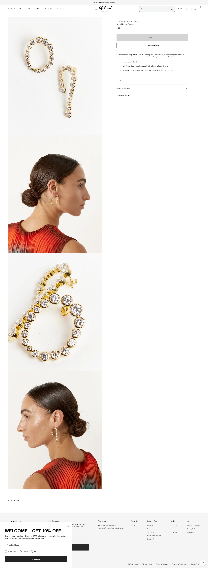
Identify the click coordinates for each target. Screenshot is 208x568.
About (133, 525)
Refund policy (133, 564)
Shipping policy (194, 564)
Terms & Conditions (193, 525)
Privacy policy (147, 564)
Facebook (174, 529)
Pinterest (174, 532)
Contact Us (150, 539)
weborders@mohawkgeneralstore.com (110, 528)
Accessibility (191, 532)
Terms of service (162, 564)
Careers (133, 529)
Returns (149, 529)
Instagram (174, 525)
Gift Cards (150, 532)
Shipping (150, 525)
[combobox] (155, 9)
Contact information (179, 564)
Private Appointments (154, 536)
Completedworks (127, 22)
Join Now (36, 559)
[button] (189, 9)
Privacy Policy (192, 529)
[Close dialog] (68, 526)
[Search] (171, 8)
